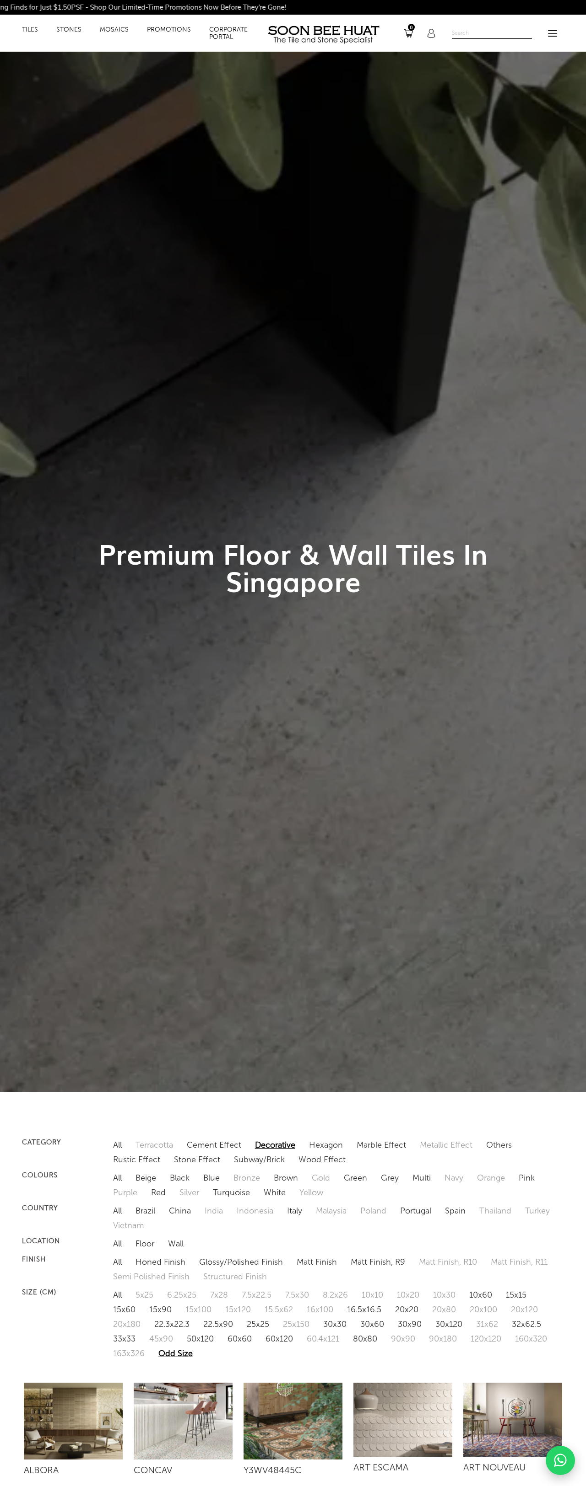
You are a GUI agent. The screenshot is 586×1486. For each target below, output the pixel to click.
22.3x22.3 (172, 1324)
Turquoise (231, 1192)
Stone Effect (197, 1160)
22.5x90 (218, 1324)
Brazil (145, 1211)
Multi (421, 1178)
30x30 (335, 1324)
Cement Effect (214, 1145)
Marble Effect (381, 1145)
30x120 (448, 1324)
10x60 (480, 1295)
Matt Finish (317, 1262)
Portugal (415, 1211)
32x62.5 (526, 1324)
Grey (390, 1178)
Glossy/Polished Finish (241, 1262)
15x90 (160, 1309)
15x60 (124, 1309)
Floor (145, 1244)
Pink (527, 1178)
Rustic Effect (136, 1160)
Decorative (275, 1145)
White (275, 1192)
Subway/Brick (259, 1160)
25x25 (258, 1324)
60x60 (240, 1339)
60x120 (279, 1339)
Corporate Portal (228, 33)
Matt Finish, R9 (378, 1262)
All (117, 1145)
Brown (286, 1178)
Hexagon (326, 1145)
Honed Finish (160, 1262)
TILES (30, 29)
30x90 (410, 1324)
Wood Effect (322, 1160)
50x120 (200, 1339)
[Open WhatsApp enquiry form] (560, 1460)
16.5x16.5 (364, 1309)
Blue (211, 1178)
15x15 (516, 1295)
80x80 (365, 1339)
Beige (146, 1178)
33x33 (124, 1339)
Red (158, 1192)
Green (355, 1178)
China (180, 1211)
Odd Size (175, 1353)
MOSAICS (114, 29)
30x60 (372, 1324)
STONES (68, 29)
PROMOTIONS (169, 29)
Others (499, 1145)
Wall (176, 1244)
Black (180, 1178)
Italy (294, 1211)
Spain (455, 1211)
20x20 (406, 1309)
